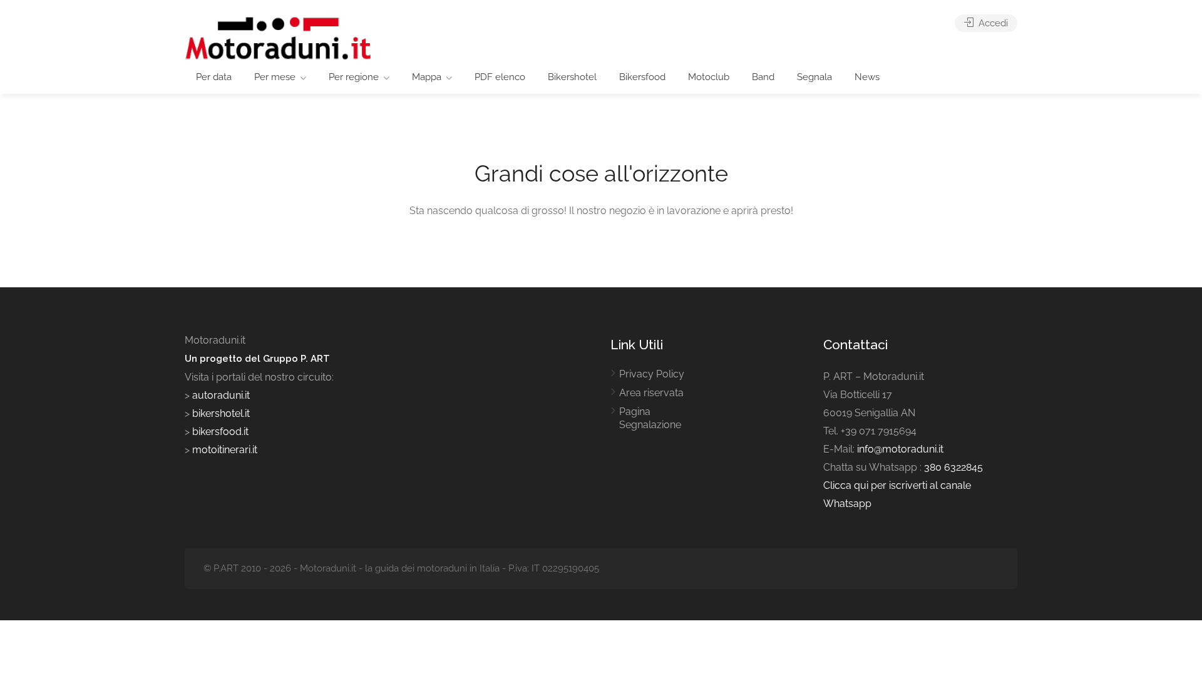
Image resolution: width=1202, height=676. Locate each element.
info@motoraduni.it (900, 449)
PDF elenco (500, 77)
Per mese (274, 77)
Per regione (354, 77)
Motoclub (708, 77)
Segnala (814, 77)
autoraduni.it (221, 395)
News (867, 77)
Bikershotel (572, 77)
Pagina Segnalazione (650, 418)
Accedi (992, 23)
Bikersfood (642, 77)
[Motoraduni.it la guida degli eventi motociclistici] (278, 37)
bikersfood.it (220, 432)
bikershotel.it (221, 413)
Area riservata (651, 393)
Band (763, 77)
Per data (214, 77)
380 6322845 (953, 467)
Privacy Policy (651, 374)
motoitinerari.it (223, 450)
